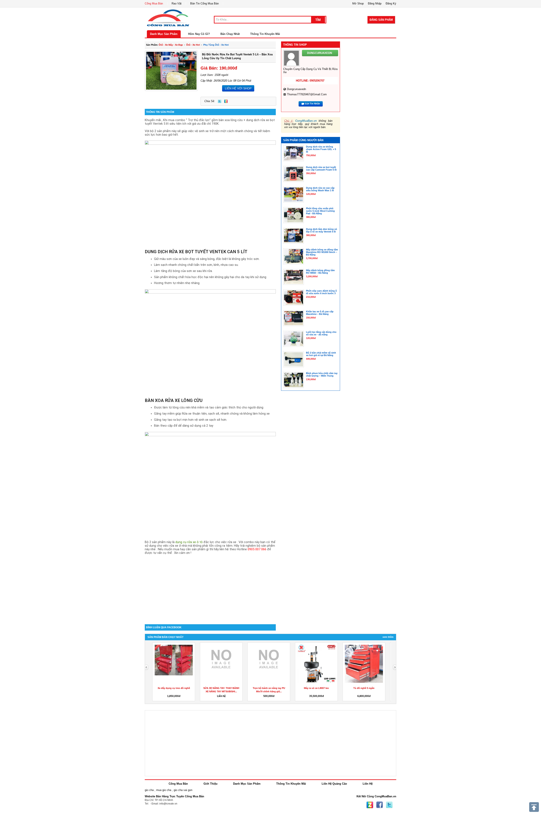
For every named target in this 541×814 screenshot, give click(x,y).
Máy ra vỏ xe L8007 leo (316, 688)
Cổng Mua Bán (154, 3)
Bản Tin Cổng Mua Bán (204, 3)
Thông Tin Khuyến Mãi (265, 34)
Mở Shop (358, 3)
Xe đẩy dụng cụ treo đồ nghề (174, 688)
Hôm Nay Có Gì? (199, 34)
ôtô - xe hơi (193, 45)
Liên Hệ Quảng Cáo (334, 783)
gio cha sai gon (183, 790)
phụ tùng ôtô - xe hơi (216, 45)
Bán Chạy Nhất (230, 34)
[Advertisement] (210, 588)
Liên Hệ (368, 783)
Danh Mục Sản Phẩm (164, 34)
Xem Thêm (388, 637)
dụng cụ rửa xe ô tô (189, 542)
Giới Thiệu (210, 783)
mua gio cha (163, 790)
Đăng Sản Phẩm (381, 19)
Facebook (379, 805)
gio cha (149, 790)
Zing (226, 101)
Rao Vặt (177, 3)
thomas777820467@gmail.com (307, 94)
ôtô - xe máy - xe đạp (171, 45)
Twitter (219, 101)
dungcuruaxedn (296, 89)
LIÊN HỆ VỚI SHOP (238, 88)
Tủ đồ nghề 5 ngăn (363, 688)
